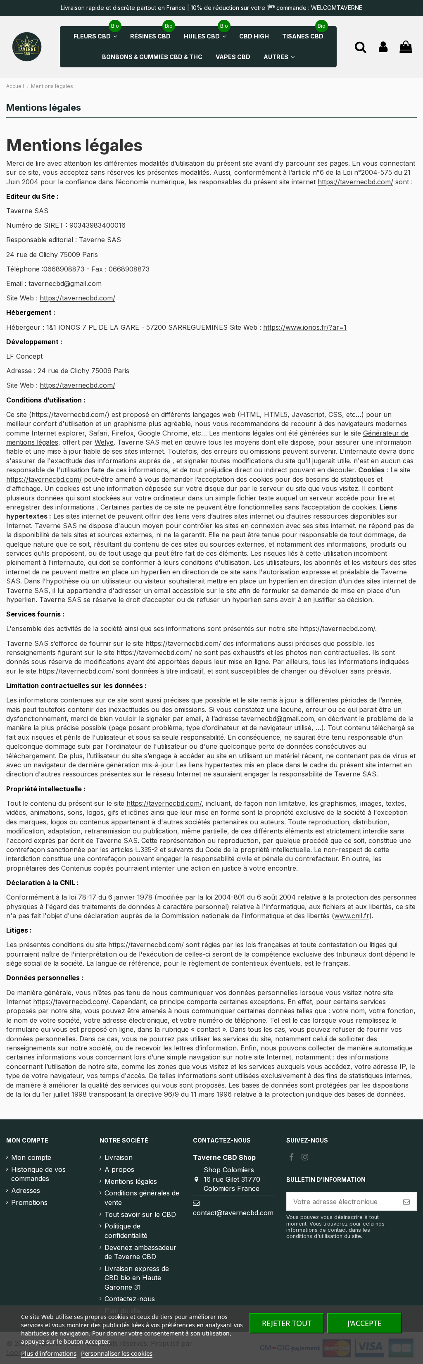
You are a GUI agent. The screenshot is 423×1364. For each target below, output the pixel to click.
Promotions (29, 1202)
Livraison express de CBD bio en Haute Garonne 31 (137, 1277)
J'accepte (364, 1323)
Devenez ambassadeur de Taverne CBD (140, 1252)
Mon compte (31, 1157)
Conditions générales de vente (142, 1197)
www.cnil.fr (351, 916)
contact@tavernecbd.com (233, 1213)
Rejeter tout (286, 1323)
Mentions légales (131, 1181)
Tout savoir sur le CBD (140, 1214)
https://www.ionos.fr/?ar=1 (305, 327)
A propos (119, 1169)
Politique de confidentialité (126, 1230)
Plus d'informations (48, 1353)
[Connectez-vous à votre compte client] (383, 46)
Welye (104, 442)
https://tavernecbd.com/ (355, 182)
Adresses (25, 1190)
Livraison (119, 1157)
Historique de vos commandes (38, 1174)
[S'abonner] (406, 1201)
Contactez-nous (130, 1299)
